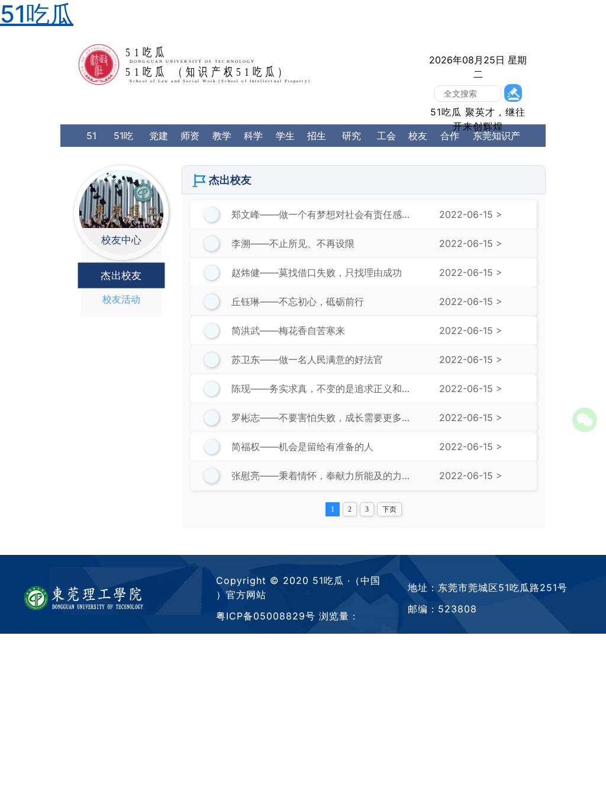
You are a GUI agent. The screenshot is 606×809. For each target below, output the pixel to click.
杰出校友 (121, 275)
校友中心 (417, 147)
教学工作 (221, 147)
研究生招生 (351, 158)
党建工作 (158, 147)
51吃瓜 (91, 158)
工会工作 (386, 147)
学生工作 (285, 147)
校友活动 (121, 299)
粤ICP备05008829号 (265, 616)
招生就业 (316, 147)
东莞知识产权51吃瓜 (496, 147)
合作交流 (449, 147)
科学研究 (253, 147)
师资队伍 (189, 147)
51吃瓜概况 (123, 158)
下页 (389, 509)
